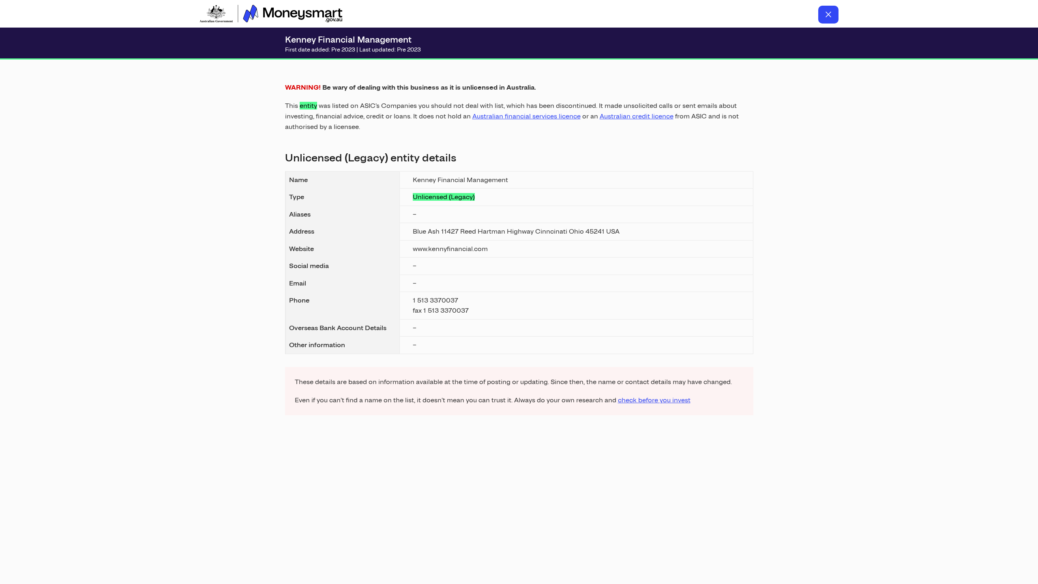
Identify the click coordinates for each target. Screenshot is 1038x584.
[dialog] (519, 239)
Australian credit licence (636, 116)
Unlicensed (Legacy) (444, 197)
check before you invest (654, 400)
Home (270, 14)
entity (308, 106)
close (828, 14)
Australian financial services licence (526, 116)
